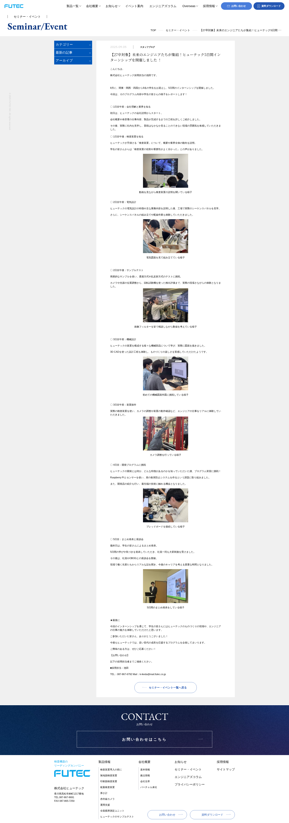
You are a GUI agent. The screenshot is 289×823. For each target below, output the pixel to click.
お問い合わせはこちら (144, 739)
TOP (153, 30)
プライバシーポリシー (190, 784)
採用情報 (209, 6)
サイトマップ (226, 769)
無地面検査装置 (108, 775)
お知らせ (112, 6)
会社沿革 (145, 781)
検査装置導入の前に (111, 769)
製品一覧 (73, 6)
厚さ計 (103, 793)
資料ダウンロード (212, 814)
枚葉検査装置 (107, 787)
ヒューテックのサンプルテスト (117, 816)
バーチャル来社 (148, 787)
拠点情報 (145, 775)
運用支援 (105, 805)
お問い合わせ (167, 814)
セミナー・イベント (178, 30)
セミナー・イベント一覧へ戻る (168, 687)
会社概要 (92, 6)
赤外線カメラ (107, 799)
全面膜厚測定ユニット (112, 810)
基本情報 (145, 769)
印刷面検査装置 (108, 781)
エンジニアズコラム (162, 6)
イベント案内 (134, 6)
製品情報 (104, 761)
